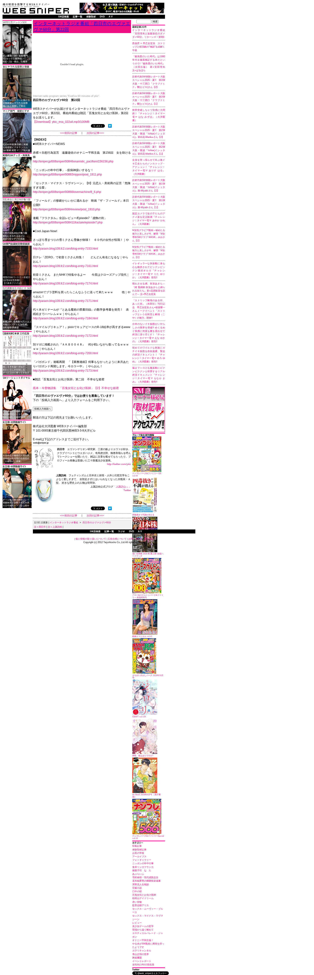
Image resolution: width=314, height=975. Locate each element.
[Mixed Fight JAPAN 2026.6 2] (17, 107)
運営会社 (149, 538)
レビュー (137, 922)
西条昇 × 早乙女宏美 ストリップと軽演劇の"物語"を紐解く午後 (148, 47)
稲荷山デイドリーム (143, 898)
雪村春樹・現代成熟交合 (145, 877)
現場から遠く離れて (143, 929)
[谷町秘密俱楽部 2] (17, 329)
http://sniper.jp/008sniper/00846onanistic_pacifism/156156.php (73, 161)
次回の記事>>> (95, 133)
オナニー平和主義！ (143, 940)
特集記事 (137, 846)
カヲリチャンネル (141, 950)
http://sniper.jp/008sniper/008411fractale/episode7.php (67, 222)
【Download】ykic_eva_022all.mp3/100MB (61, 121)
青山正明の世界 (140, 954)
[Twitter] (148, 970)
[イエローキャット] (121, 12)
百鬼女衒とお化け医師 (144, 894)
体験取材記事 (139, 849)
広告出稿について (117, 538)
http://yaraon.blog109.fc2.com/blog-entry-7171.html (65, 300)
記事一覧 (77, 16)
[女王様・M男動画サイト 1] (17, 507)
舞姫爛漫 (137, 957)
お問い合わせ (135, 538)
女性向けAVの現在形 (143, 964)
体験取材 (91, 16)
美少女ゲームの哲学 (143, 926)
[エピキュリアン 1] (17, 196)
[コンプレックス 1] (17, 240)
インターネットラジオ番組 (64, 522)
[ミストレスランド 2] (17, 463)
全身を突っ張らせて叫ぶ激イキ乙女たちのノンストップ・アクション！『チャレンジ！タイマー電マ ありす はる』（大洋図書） (148, 167)
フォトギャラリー (141, 860)
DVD (102, 16)
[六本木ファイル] (17, 284)
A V (111, 16)
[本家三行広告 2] (17, 374)
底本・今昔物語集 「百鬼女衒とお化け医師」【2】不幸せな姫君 (76, 388)
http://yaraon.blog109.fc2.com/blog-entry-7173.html (65, 370)
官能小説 (137, 888)
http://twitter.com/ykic (119, 464)
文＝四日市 (40, 526)
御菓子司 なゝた (141, 870)
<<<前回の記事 (68, 133)
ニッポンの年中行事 (143, 863)
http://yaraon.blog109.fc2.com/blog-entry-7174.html (65, 283)
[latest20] (148, 27)
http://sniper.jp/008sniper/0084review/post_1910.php (66, 209)
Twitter (127, 490)
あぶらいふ (138, 874)
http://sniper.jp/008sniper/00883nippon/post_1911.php (67, 174)
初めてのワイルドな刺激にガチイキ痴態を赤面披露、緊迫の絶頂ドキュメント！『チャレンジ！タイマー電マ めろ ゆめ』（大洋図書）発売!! (148, 354)
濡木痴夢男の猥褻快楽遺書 (146, 880)
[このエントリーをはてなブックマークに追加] (110, 126)
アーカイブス (139, 856)
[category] (148, 843)
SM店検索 (63, 16)
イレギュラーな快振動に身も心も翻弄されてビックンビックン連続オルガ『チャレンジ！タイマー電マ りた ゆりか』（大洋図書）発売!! (148, 270)
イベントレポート (141, 961)
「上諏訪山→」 (122, 486)
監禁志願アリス (140, 905)
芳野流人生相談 (140, 884)
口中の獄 (137, 891)
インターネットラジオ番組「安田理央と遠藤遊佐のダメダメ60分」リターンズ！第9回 (148, 33)
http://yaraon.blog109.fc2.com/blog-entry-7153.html (65, 248)
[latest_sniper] (148, 435)
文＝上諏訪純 (55, 526)
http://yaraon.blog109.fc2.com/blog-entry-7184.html (65, 318)
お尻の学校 (138, 853)
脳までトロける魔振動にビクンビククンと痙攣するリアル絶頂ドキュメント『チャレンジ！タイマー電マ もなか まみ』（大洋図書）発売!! (148, 375)
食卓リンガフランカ (143, 867)
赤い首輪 (137, 902)
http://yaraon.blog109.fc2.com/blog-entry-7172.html (65, 335)
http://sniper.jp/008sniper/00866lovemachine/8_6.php (67, 191)
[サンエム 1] (17, 151)
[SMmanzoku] (17, 63)
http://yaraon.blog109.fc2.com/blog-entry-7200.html (65, 353)
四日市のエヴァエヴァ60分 (96, 522)
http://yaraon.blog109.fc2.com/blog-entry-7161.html (65, 266)
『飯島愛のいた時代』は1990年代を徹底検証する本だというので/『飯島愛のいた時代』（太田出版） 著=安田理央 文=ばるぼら (149, 63)
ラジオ (121, 531)
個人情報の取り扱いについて (90, 538)
